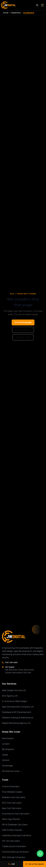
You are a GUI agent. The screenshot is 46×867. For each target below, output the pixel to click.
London (6, 744)
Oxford (5, 760)
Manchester (8, 738)
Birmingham (8, 749)
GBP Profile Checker (12, 830)
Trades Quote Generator (14, 846)
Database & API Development (16, 712)
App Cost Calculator (12, 808)
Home (5, 13)
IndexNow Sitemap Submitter (16, 835)
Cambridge (7, 765)
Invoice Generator (11, 786)
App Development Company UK (18, 707)
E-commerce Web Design (14, 701)
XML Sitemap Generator (14, 857)
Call (13, 864)
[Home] (23, 636)
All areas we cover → (12, 771)
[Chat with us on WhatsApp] (40, 853)
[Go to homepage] (8, 5)
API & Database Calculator (15, 824)
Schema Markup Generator (15, 852)
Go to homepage (23, 322)
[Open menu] (42, 5)
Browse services (23, 330)
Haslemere (16, 13)
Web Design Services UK (14, 690)
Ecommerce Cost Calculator (16, 814)
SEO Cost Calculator (12, 803)
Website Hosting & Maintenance (17, 717)
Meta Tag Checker (11, 819)
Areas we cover (23, 337)
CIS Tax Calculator (11, 841)
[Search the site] (37, 5)
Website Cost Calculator (14, 797)
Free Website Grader (12, 792)
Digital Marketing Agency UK (16, 723)
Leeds (5, 755)
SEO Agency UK (10, 696)
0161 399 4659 (11, 662)
